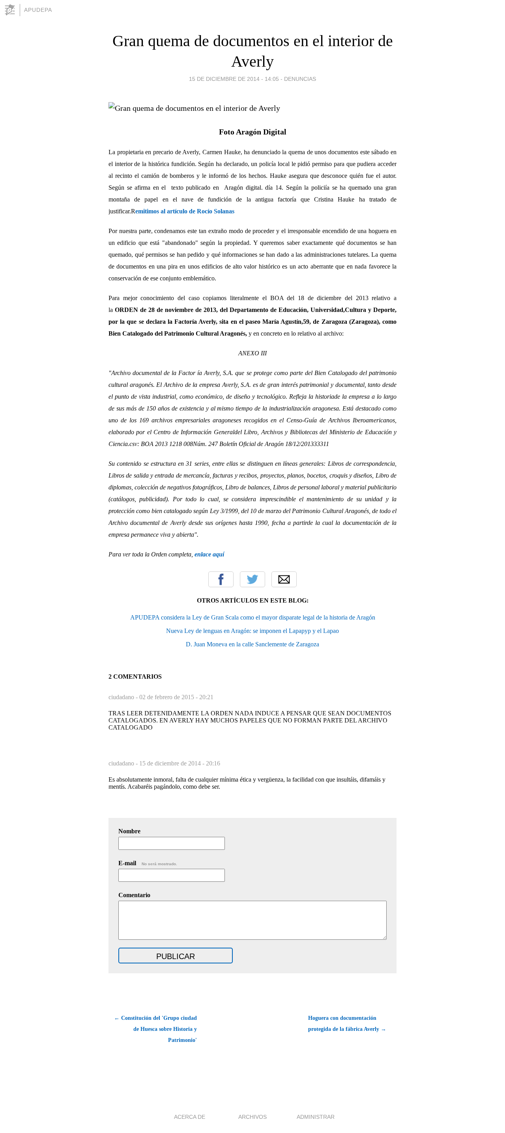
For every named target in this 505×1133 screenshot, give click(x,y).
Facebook (221, 579)
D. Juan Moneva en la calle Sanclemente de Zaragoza (252, 644)
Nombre (129, 831)
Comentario (134, 895)
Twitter (252, 579)
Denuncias (300, 79)
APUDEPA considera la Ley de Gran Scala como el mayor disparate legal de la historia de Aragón (252, 617)
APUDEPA (38, 10)
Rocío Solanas (215, 211)
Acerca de (189, 1117)
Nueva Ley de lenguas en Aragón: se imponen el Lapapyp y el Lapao (252, 630)
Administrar (316, 1117)
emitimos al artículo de (166, 211)
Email (284, 579)
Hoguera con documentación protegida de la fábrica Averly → (347, 1023)
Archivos (252, 1117)
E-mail (147, 863)
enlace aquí (209, 554)
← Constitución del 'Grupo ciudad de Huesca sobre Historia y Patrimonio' (155, 1029)
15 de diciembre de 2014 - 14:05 (234, 79)
